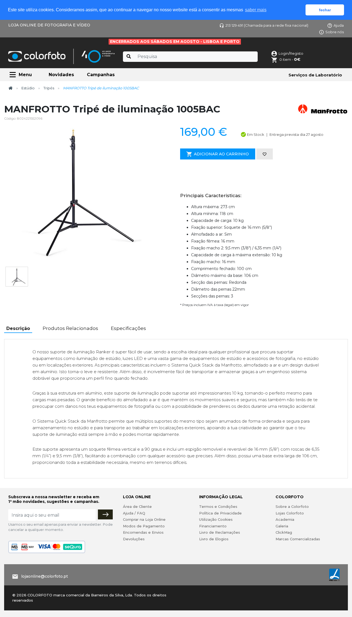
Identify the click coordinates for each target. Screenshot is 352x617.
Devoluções (134, 539)
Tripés (48, 88)
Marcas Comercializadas (298, 539)
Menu (25, 74)
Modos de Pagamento (144, 526)
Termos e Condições (218, 506)
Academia (285, 519)
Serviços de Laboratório (315, 75)
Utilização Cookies (216, 519)
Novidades (61, 74)
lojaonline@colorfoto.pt (44, 576)
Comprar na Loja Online (144, 519)
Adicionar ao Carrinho (221, 154)
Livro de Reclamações (219, 532)
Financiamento (213, 526)
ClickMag (284, 532)
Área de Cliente (137, 506)
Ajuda (339, 25)
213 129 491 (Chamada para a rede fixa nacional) (267, 25)
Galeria (282, 526)
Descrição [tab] (18, 328)
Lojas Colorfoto (290, 513)
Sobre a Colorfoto (292, 506)
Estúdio (28, 88)
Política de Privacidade (220, 513)
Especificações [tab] (128, 328)
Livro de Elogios (214, 539)
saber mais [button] (255, 9)
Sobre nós (334, 32)
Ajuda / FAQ (134, 513)
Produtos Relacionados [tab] (70, 328)
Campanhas (101, 74)
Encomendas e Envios (143, 532)
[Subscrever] (105, 514)
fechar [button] (325, 10)
